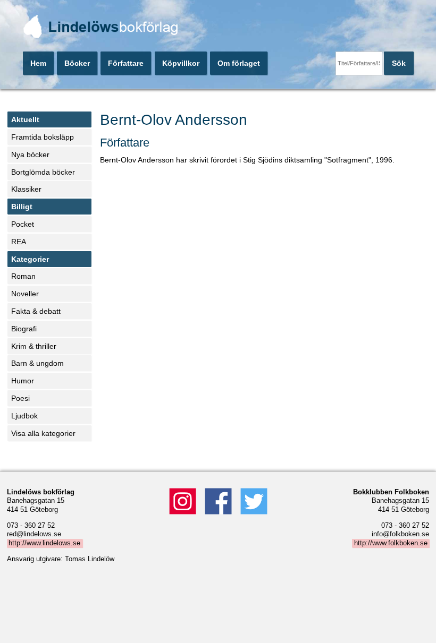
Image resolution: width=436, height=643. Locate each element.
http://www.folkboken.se (390, 543)
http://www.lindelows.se (44, 543)
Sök (399, 63)
